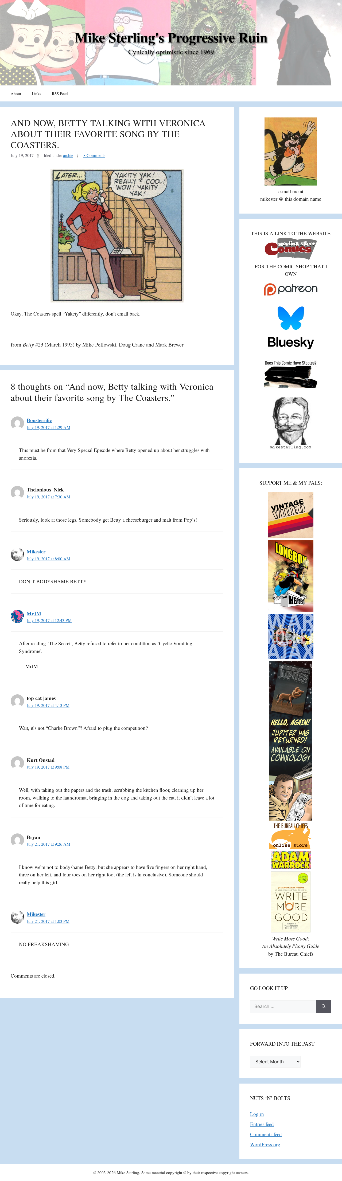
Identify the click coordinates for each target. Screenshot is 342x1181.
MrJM (34, 613)
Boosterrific (39, 420)
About (16, 93)
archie (68, 155)
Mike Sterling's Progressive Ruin (171, 37)
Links (36, 93)
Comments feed (266, 1134)
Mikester (36, 551)
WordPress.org (265, 1144)
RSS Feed (60, 93)
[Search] (323, 1006)
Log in (257, 1114)
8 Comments (94, 155)
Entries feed (262, 1124)
